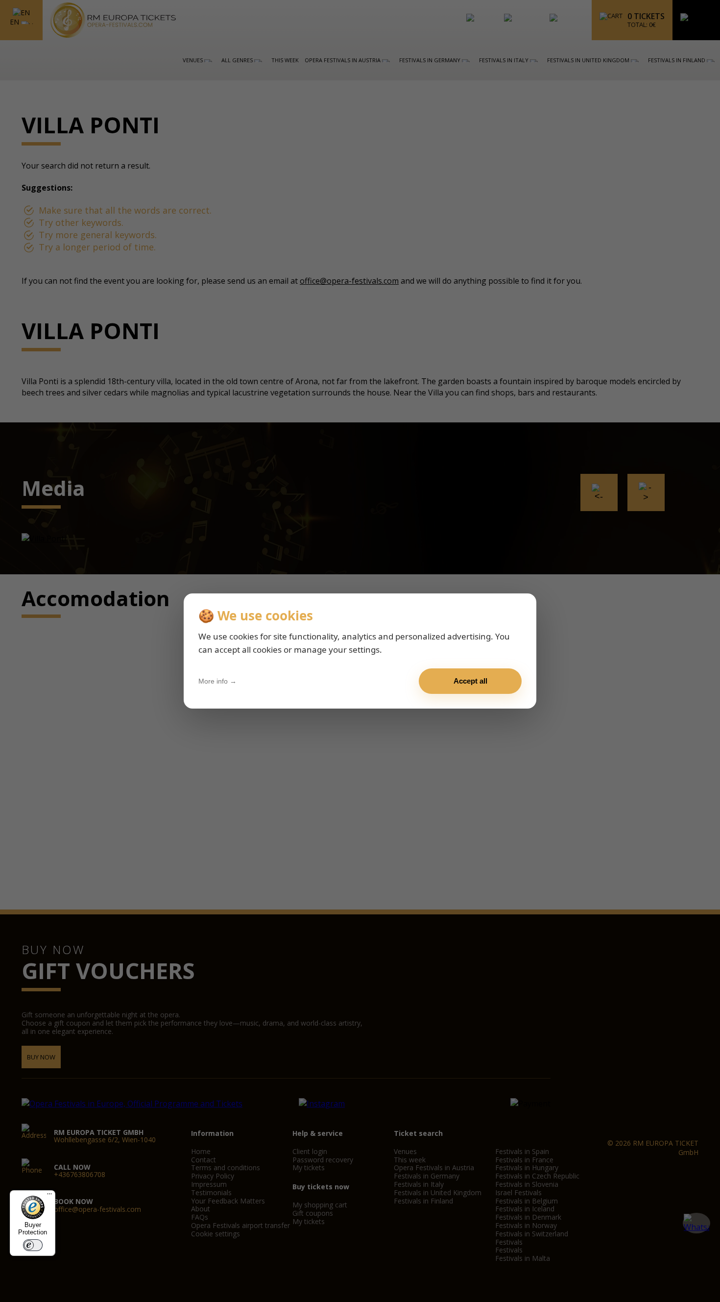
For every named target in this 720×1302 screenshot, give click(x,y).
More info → (217, 681)
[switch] (33, 1245)
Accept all (470, 681)
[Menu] (49, 1196)
